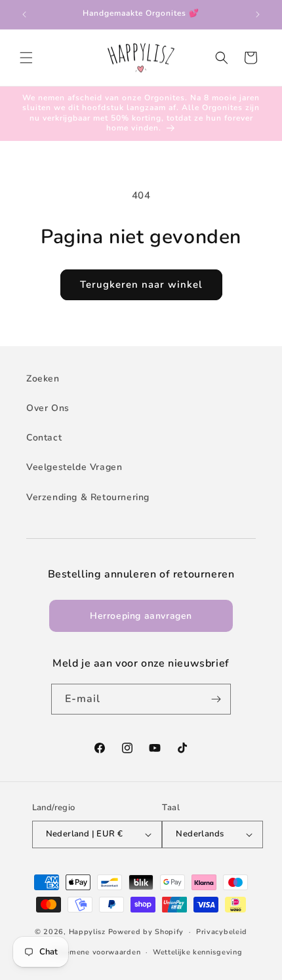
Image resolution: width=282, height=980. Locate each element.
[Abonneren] (215, 699)
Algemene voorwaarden (96, 952)
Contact (44, 437)
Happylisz (87, 932)
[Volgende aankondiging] (257, 14)
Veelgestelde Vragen (74, 467)
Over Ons (48, 408)
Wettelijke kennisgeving (197, 952)
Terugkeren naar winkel (141, 284)
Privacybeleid (221, 932)
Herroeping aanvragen (141, 616)
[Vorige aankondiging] (24, 14)
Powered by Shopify (146, 932)
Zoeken (43, 378)
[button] (26, 57)
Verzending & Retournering (88, 497)
